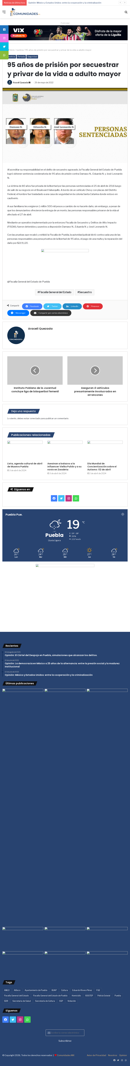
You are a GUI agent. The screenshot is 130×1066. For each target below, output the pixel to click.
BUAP (54, 990)
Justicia (20, 50)
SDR (6, 1001)
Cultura (64, 990)
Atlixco (17, 990)
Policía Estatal (104, 995)
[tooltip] (4, 29)
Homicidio (76, 995)
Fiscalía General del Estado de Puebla (50, 995)
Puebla (118, 995)
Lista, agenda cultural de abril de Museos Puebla (24, 465)
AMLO (7, 990)
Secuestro (85, 292)
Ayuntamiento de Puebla (36, 990)
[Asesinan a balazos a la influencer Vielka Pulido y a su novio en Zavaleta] (65, 451)
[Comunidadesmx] (25, 12)
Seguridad (32, 56)
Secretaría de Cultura (45, 1001)
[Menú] (4, 13)
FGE (98, 990)
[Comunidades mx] (65, 32)
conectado (35, 418)
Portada (21, 56)
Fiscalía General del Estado (55, 292)
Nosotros (112, 1055)
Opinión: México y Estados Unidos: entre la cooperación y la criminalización (64, 2)
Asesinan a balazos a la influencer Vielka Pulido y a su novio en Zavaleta (64, 466)
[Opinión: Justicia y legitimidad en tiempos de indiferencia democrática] (22, 938)
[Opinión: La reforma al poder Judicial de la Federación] (65, 962)
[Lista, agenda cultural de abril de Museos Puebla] (25, 451)
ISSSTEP (89, 995)
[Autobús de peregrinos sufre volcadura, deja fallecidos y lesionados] (107, 962)
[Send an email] (29, 82)
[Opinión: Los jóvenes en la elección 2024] (22, 962)
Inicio (12, 50)
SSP (61, 1001)
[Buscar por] (126, 13)
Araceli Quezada (20, 82)
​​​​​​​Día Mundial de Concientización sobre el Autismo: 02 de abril (102, 466)
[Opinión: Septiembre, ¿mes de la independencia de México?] (65, 938)
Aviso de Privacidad (96, 1055)
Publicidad (65, 23)
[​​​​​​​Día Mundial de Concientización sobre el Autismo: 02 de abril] (105, 451)
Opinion (123, 1055)
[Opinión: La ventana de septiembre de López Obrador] (107, 938)
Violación (72, 1001)
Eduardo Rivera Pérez (82, 990)
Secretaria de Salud (22, 1001)
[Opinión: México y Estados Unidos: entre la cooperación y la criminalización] (107, 700)
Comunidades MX (65, 1055)
